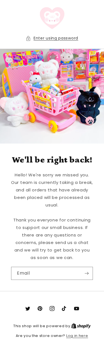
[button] (52, 38)
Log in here (77, 335)
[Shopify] (81, 326)
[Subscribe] (86, 273)
